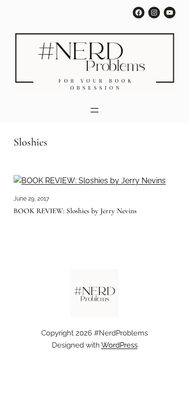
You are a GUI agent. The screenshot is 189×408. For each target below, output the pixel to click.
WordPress (119, 345)
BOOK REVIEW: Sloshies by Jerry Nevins (75, 211)
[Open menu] (94, 110)
